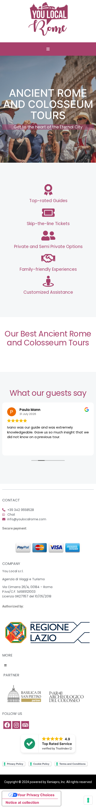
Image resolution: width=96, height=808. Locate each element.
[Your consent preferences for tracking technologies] (88, 800)
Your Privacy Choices (35, 795)
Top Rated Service (57, 744)
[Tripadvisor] (25, 725)
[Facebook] (7, 725)
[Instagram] (16, 725)
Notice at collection (22, 802)
